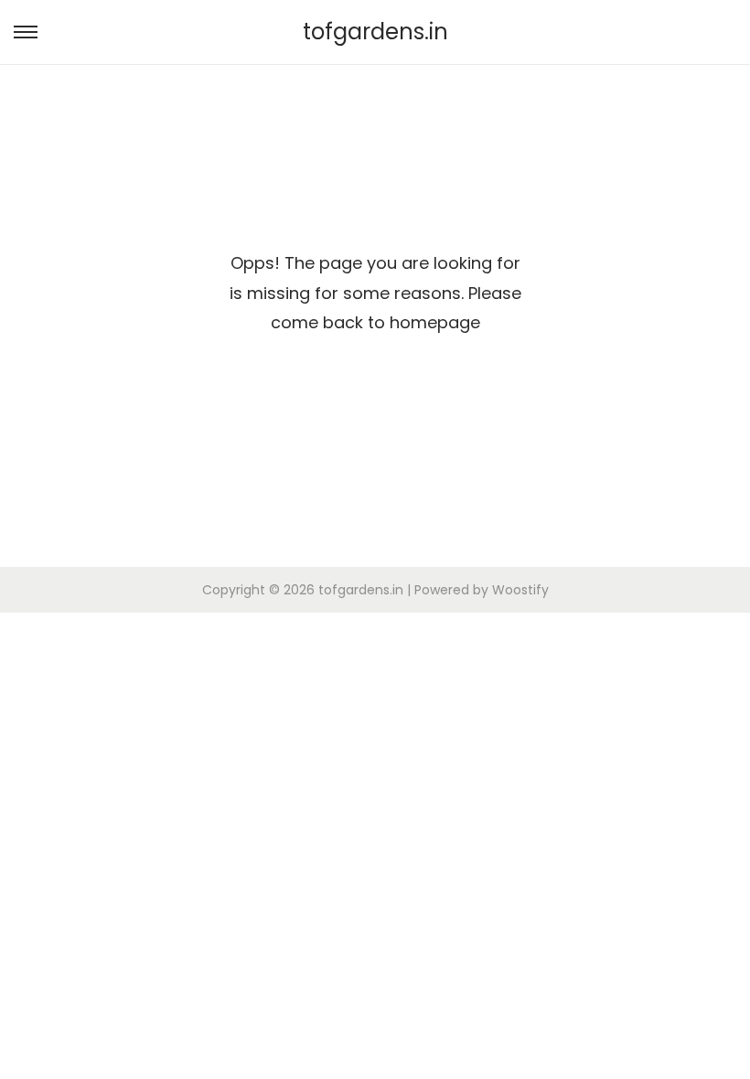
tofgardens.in (375, 31)
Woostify (520, 590)
